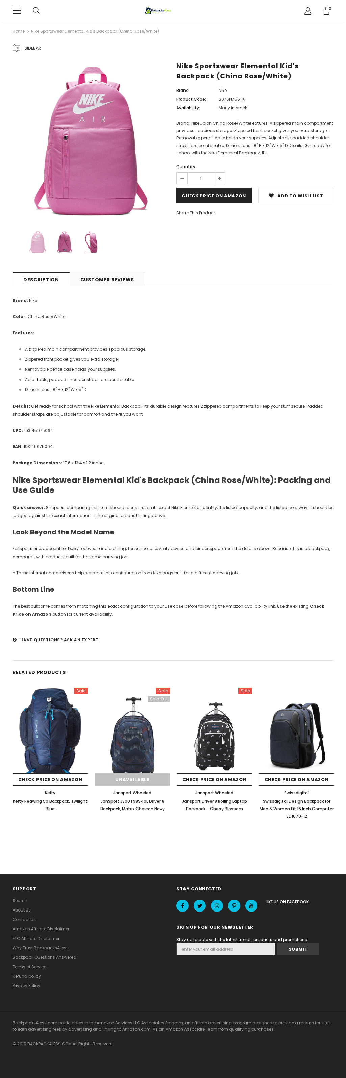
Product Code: (191, 99)
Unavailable (132, 779)
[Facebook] (182, 906)
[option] (91, 141)
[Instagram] (217, 906)
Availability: (188, 108)
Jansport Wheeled (132, 793)
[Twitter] (200, 906)
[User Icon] (308, 11)
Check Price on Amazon (214, 195)
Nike (223, 90)
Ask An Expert (81, 640)
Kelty (50, 793)
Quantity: (186, 167)
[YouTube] (251, 906)
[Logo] (159, 11)
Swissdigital (296, 793)
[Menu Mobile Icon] (17, 11)
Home (19, 31)
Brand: (183, 90)
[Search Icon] (36, 10)
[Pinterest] (234, 906)
